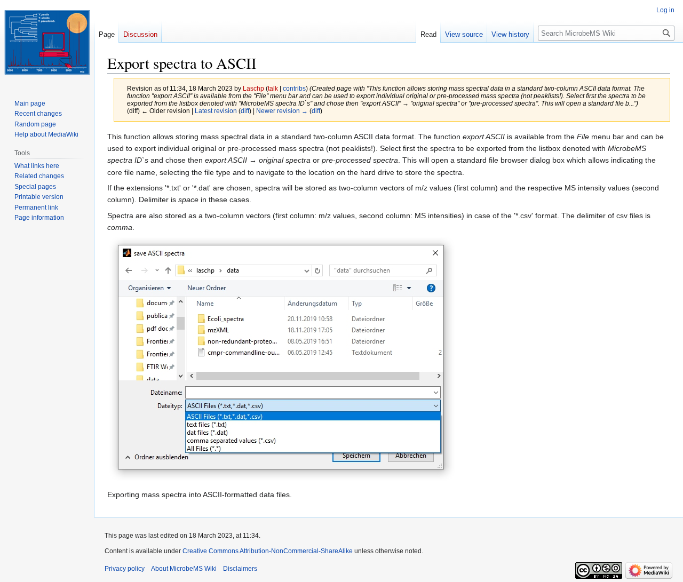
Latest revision (216, 110)
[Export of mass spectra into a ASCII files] (282, 360)
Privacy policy (125, 568)
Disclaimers (240, 568)
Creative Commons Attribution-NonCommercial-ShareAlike (267, 551)
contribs (294, 88)
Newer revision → (282, 110)
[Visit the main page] (47, 42)
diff (245, 110)
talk (273, 88)
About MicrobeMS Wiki (184, 568)
